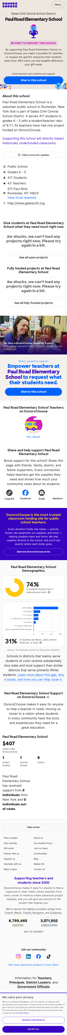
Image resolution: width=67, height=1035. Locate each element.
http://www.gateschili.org (26, 203)
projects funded (49, 922)
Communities (40, 853)
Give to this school (33, 80)
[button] (9, 495)
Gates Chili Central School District (33, 13)
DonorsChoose (9, 4)
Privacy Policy (22, 1013)
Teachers (44, 978)
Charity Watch (13, 912)
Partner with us (11, 853)
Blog (36, 858)
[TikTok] (48, 956)
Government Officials (33, 987)
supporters (18, 922)
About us (38, 838)
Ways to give (10, 869)
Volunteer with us (12, 864)
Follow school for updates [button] (35, 155)
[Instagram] (18, 956)
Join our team (41, 848)
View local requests (21, 197)
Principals (16, 982)
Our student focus (43, 843)
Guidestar (56, 912)
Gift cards (9, 848)
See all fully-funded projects (33, 303)
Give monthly (10, 843)
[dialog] (33, 1014)
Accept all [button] (33, 1029)
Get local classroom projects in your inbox (33, 964)
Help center (33, 827)
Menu (58, 4)
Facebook (25, 498)
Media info (39, 864)
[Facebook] (38, 956)
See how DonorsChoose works (33, 551)
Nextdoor (58, 498)
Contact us (39, 869)
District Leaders (38, 982)
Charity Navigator (33, 912)
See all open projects (33, 257)
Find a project (11, 838)
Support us (9, 858)
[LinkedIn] (28, 956)
